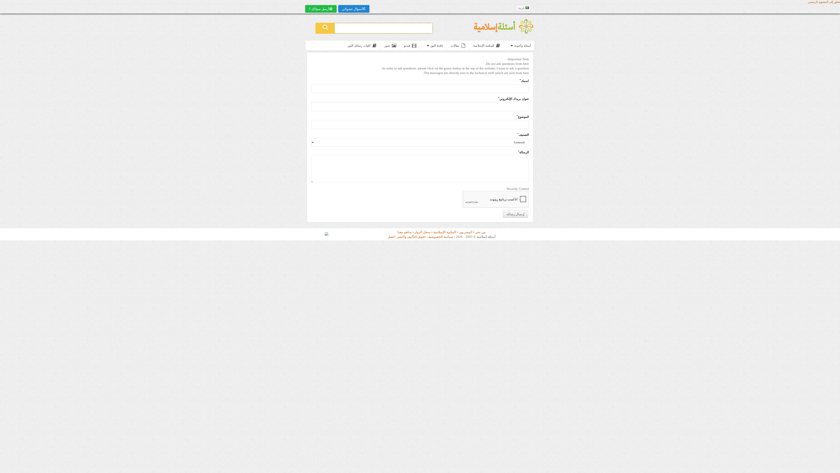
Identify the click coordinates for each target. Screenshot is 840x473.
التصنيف (524, 134)
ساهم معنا (404, 232)
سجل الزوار (422, 232)
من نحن (480, 232)
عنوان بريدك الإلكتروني (514, 99)
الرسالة (524, 152)
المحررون (465, 232)
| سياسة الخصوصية (441, 236)
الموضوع (523, 116)
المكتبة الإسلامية (444, 232)
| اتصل (392, 236)
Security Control (518, 189)
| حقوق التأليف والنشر (412, 236)
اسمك (525, 81)
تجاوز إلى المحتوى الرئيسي (824, 2)
